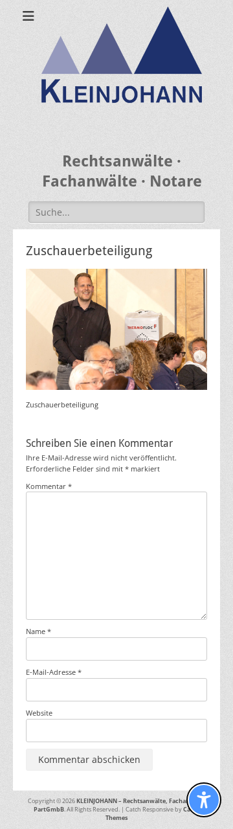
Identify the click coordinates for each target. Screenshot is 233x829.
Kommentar (49, 486)
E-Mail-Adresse (54, 672)
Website (39, 713)
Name (38, 631)
